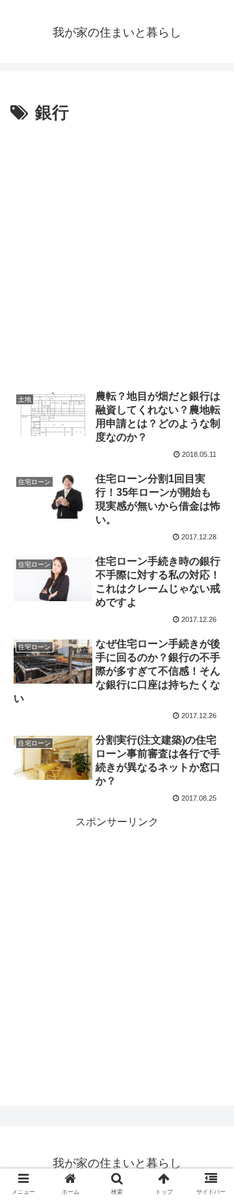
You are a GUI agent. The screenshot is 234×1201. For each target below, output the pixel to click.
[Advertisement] (117, 251)
